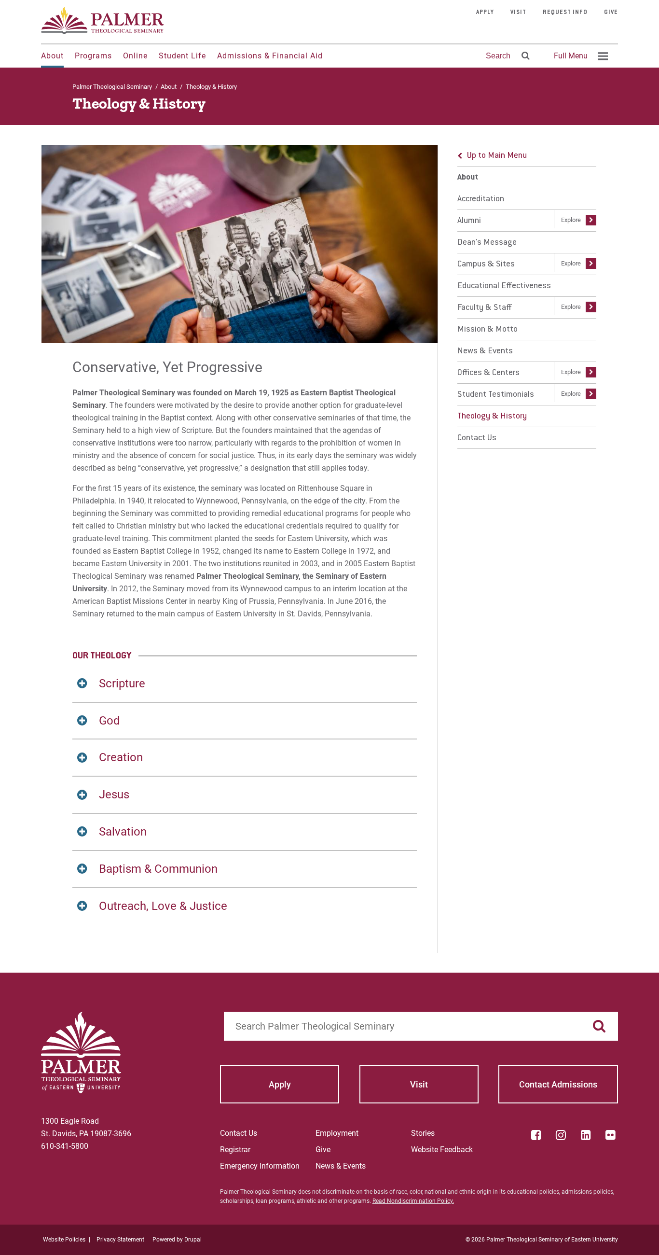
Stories (423, 1133)
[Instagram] (561, 1135)
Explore (571, 219)
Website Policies (64, 1239)
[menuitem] (579, 56)
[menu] (526, 297)
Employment (337, 1133)
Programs (93, 55)
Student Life (182, 55)
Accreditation (480, 199)
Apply (485, 12)
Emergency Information (260, 1166)
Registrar (235, 1149)
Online (135, 55)
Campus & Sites (486, 264)
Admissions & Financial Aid (270, 55)
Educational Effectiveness (504, 286)
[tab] (244, 684)
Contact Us (476, 438)
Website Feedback (442, 1149)
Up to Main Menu (497, 156)
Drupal (193, 1239)
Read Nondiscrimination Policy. (413, 1201)
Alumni (469, 221)
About (52, 55)
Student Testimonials (495, 394)
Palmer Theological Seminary (112, 86)
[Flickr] (611, 1135)
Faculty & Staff (484, 308)
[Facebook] (536, 1135)
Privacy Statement (120, 1239)
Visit (518, 12)
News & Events (485, 351)
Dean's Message (487, 242)
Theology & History (492, 416)
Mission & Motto (487, 329)
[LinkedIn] (585, 1135)
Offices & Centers (488, 373)
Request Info (565, 12)
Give (611, 12)
